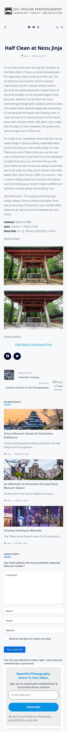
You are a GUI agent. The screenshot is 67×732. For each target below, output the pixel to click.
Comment (11, 575)
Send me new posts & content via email (29, 638)
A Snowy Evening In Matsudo (23, 530)
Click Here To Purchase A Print (33, 344)
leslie (26, 56)
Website (10, 630)
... (33, 447)
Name (9, 611)
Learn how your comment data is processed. (33, 661)
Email (9, 620)
